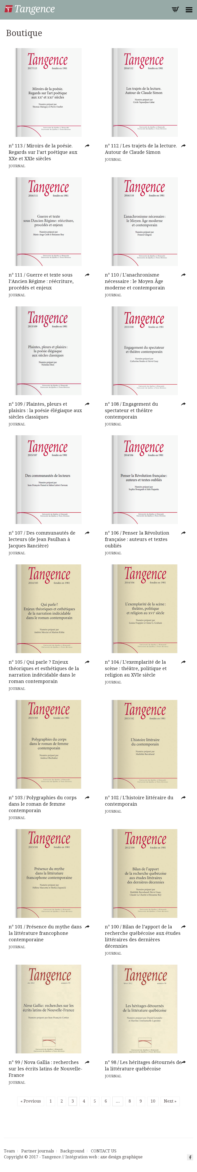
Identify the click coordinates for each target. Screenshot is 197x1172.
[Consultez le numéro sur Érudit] (88, 146)
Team (9, 1151)
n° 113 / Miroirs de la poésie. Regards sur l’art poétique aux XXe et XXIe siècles (43, 152)
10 (153, 1101)
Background (72, 1151)
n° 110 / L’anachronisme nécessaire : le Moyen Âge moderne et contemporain (135, 281)
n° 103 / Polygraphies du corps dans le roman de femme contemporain (43, 804)
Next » (170, 1101)
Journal (17, 166)
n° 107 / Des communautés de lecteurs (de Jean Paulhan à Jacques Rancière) (42, 539)
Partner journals (37, 1151)
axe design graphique (121, 1157)
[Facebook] (190, 1157)
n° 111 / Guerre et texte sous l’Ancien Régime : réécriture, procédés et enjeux (41, 281)
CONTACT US (103, 1151)
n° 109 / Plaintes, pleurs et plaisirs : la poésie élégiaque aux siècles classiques (45, 410)
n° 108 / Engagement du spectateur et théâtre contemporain (131, 410)
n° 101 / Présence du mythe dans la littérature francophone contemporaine (45, 933)
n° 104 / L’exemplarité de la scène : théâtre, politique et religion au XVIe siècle (136, 668)
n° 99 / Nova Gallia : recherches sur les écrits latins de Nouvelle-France (45, 1069)
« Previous (31, 1101)
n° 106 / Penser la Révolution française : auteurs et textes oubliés (137, 539)
